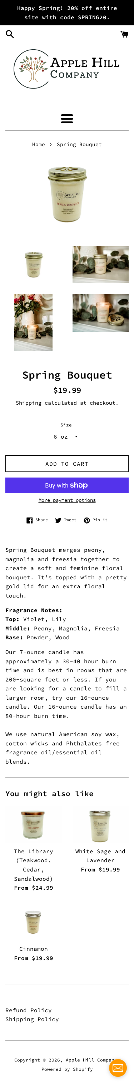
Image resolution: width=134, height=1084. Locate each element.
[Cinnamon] (33, 922)
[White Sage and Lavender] (101, 824)
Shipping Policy (32, 1019)
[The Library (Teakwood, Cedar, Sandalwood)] (33, 824)
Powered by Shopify (67, 1069)
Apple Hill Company (91, 1060)
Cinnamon (33, 948)
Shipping (28, 402)
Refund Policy (28, 1010)
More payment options (67, 500)
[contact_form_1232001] (118, 1068)
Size (66, 425)
